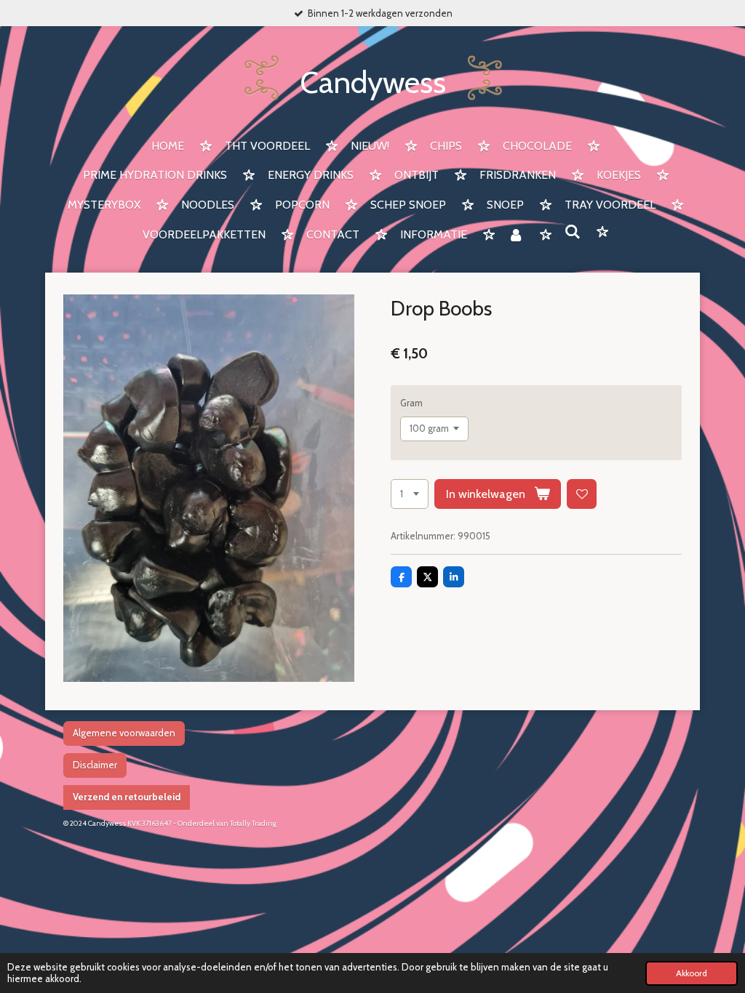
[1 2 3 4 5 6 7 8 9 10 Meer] (410, 494)
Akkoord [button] (691, 973)
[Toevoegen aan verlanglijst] (582, 494)
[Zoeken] (572, 232)
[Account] (515, 236)
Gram (411, 403)
